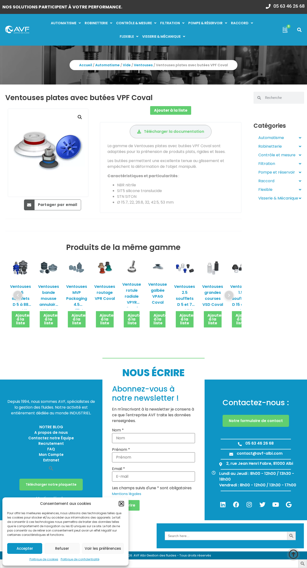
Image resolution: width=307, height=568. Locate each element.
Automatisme (63, 23)
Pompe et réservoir (276, 172)
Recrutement (51, 443)
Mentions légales (126, 493)
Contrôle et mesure (276, 155)
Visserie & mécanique (161, 36)
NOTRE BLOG (51, 426)
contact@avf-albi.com (260, 453)
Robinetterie (96, 23)
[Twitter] (262, 504)
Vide (127, 65)
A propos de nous (51, 432)
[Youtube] (276, 504)
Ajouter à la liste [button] (22, 319)
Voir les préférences (103, 548)
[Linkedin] (223, 504)
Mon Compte (51, 454)
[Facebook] (236, 504)
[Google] (289, 504)
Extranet (51, 460)
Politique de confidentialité (80, 559)
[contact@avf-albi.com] (231, 454)
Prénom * (121, 450)
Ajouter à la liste (170, 110)
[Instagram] (249, 504)
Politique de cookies (44, 559)
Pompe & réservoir (205, 23)
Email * (118, 469)
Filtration (170, 23)
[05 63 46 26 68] (268, 4)
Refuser (62, 548)
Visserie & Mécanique (278, 198)
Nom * (118, 430)
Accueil (85, 65)
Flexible (127, 36)
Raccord (239, 23)
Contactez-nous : (256, 402)
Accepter (25, 548)
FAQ (51, 449)
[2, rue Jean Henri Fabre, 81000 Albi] (221, 464)
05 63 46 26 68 (289, 6)
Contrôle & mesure (134, 23)
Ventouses (143, 65)
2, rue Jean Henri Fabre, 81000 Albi (259, 463)
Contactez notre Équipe (51, 438)
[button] (121, 503)
